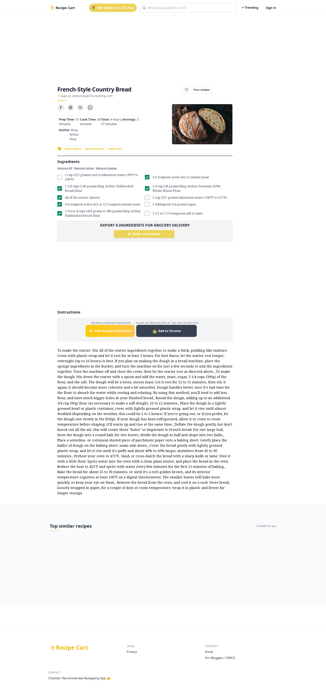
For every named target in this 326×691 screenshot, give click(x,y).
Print (224, 90)
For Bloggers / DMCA (220, 658)
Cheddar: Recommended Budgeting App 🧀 (79, 678)
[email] (80, 107)
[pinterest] (70, 107)
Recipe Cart (72, 647)
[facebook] (60, 107)
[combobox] (188, 7)
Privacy (132, 652)
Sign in (271, 8)
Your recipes (202, 89)
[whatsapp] (90, 107)
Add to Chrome (169, 331)
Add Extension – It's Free (115, 8)
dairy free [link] (114, 149)
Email (209, 652)
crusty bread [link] (72, 149)
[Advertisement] (161, 47)
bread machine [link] (94, 149)
